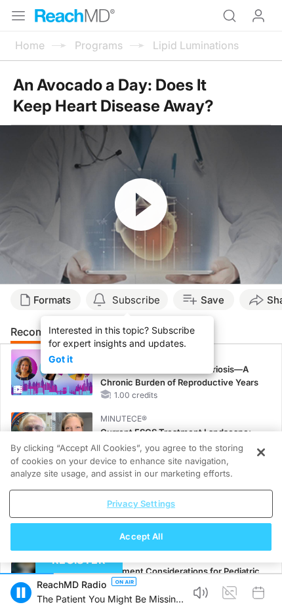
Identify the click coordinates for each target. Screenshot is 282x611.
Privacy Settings (141, 503)
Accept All (140, 536)
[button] (20, 592)
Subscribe (136, 300)
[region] (141, 496)
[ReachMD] (74, 16)
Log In (258, 16)
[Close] (261, 452)
